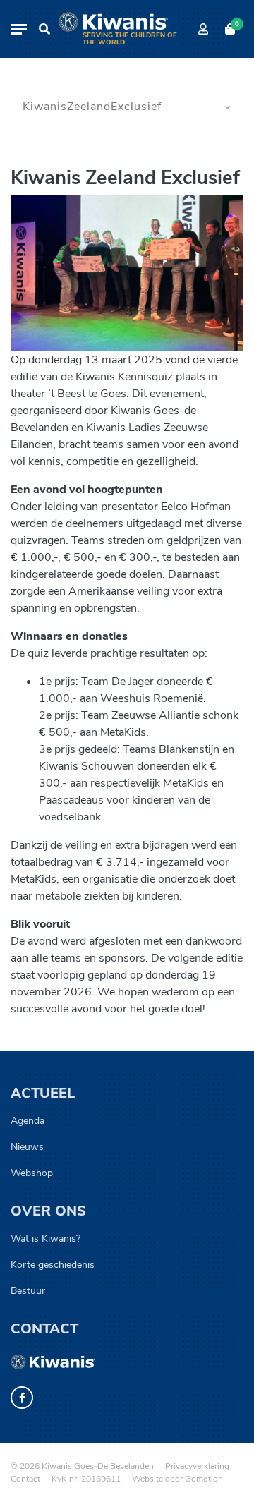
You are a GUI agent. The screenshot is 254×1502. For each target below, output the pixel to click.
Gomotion (204, 1478)
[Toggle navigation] (19, 29)
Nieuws (27, 1146)
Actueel (43, 1093)
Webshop (32, 1173)
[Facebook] (22, 1397)
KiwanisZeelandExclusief (92, 106)
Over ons (48, 1211)
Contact (44, 1328)
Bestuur (28, 1290)
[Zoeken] (44, 29)
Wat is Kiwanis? (45, 1238)
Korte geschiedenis (53, 1264)
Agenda (27, 1120)
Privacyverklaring (197, 1466)
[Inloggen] (203, 29)
